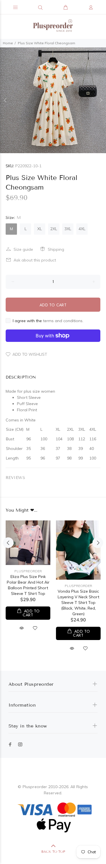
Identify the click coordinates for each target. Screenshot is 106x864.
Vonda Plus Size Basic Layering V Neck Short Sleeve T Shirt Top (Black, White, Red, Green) (78, 602)
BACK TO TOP (53, 851)
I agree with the (48, 320)
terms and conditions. (63, 320)
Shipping (56, 249)
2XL (53, 228)
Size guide (23, 249)
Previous (5, 100)
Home (8, 43)
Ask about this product (35, 260)
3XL (67, 228)
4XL (82, 228)
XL (39, 228)
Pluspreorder (28, 571)
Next (100, 100)
